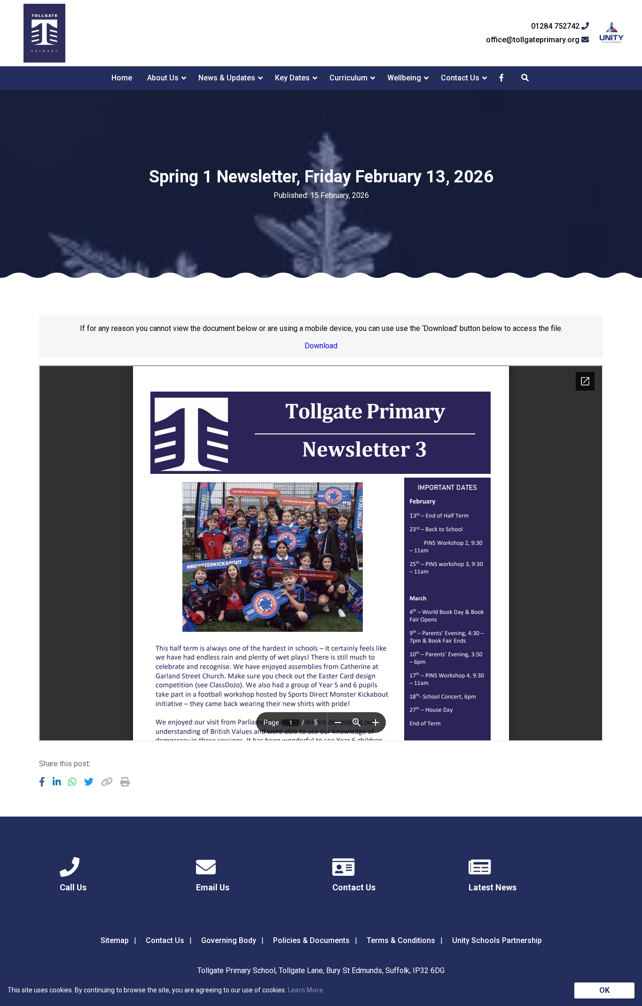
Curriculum (348, 77)
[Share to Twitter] (89, 781)
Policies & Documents (311, 940)
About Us (163, 77)
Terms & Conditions (401, 940)
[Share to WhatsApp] (72, 781)
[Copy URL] (107, 781)
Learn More (305, 990)
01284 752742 (556, 26)
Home (121, 77)
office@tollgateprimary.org (533, 40)
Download (321, 345)
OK (604, 990)
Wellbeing (404, 77)
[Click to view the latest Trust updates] (611, 33)
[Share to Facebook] (42, 781)
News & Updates (226, 77)
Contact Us (460, 77)
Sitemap (115, 940)
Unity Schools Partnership (497, 940)
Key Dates (292, 77)
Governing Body (228, 940)
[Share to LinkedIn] (57, 781)
